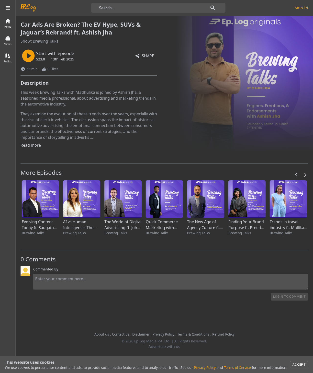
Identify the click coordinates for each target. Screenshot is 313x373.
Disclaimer (141, 334)
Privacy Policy (163, 334)
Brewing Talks (45, 41)
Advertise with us (164, 346)
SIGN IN (301, 7)
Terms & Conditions (193, 334)
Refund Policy (223, 334)
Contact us (120, 334)
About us (101, 334)
